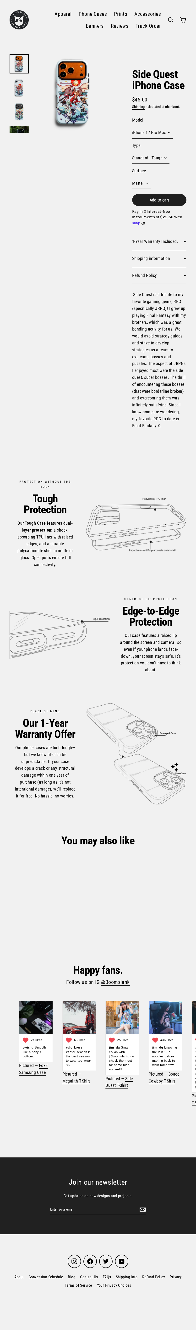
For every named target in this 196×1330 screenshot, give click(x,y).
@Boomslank (115, 982)
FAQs (107, 1277)
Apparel (62, 14)
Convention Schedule (46, 1277)
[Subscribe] (142, 1209)
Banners (95, 26)
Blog (71, 1277)
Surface (139, 170)
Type (136, 145)
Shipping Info (127, 1277)
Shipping (138, 107)
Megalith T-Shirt (76, 1080)
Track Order (148, 26)
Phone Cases (93, 14)
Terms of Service (78, 1285)
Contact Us (89, 1277)
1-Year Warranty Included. (155, 241)
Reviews (119, 26)
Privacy (176, 1277)
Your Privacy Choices (114, 1285)
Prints (120, 14)
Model (137, 120)
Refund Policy (144, 275)
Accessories (147, 14)
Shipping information (151, 258)
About (19, 1277)
